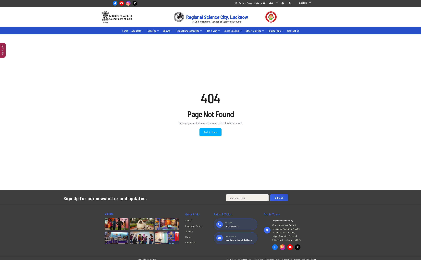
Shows (166, 30)
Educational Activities (187, 30)
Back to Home (210, 132)
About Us (136, 30)
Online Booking (231, 30)
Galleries (152, 30)
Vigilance (258, 3)
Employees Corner (193, 226)
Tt (277, 3)
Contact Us (293, 30)
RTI (236, 3)
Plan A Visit (211, 30)
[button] (290, 3)
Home (125, 30)
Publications (274, 30)
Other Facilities (253, 30)
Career (250, 3)
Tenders (242, 3)
